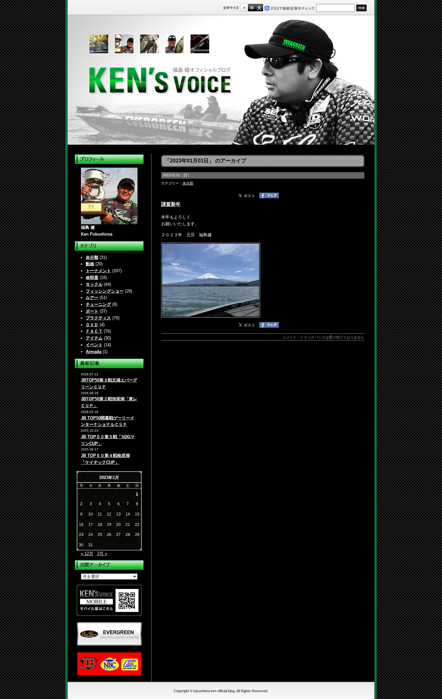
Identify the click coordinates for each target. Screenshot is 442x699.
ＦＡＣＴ (94, 331)
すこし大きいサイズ (251, 7)
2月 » (102, 553)
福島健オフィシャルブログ (221, 80)
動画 (90, 263)
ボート (92, 311)
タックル (94, 284)
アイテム (94, 338)
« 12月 (87, 553)
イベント (94, 344)
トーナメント (98, 270)
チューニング (98, 304)
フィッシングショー (105, 291)
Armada (93, 351)
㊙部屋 (92, 277)
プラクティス (98, 318)
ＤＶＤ (92, 324)
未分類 (92, 257)
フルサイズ (259, 7)
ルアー (92, 297)
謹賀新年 (171, 204)
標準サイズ (244, 7)
